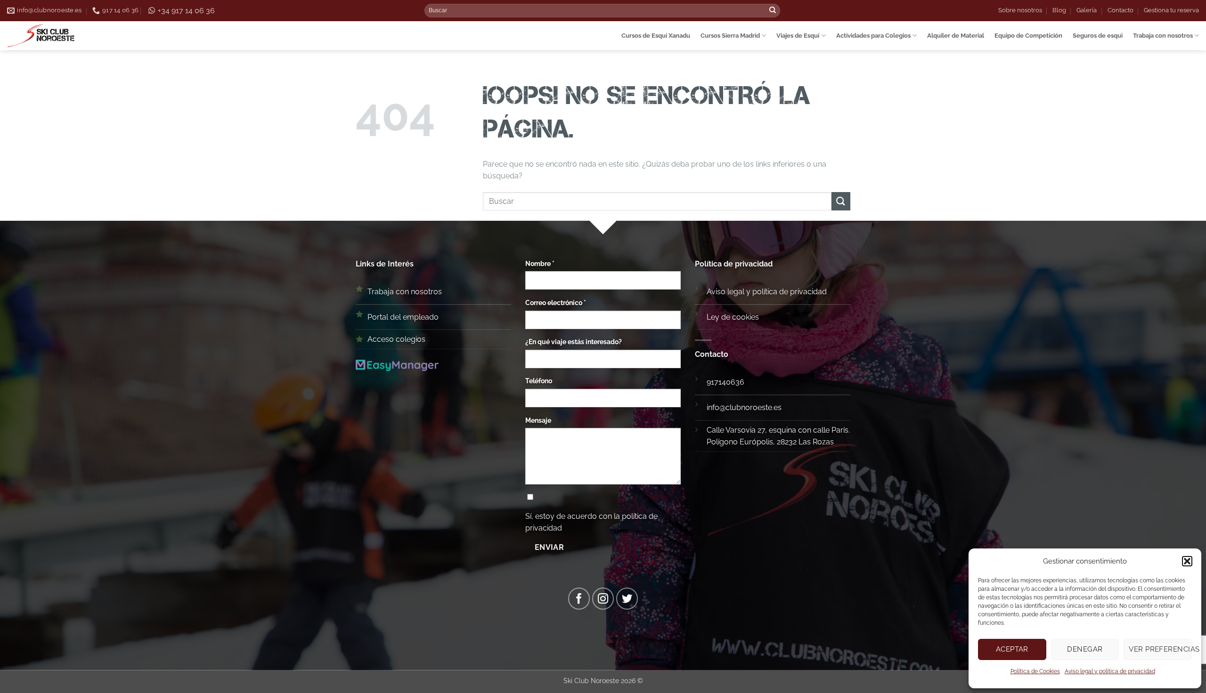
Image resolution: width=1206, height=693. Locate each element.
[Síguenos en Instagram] (603, 599)
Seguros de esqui (1098, 35)
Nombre (539, 263)
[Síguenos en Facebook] (579, 599)
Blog (1059, 10)
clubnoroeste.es (753, 407)
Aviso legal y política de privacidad (1110, 671)
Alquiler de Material (955, 35)
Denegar (1084, 649)
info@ (716, 407)
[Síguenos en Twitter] (627, 599)
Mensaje (538, 420)
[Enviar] (773, 11)
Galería (1086, 10)
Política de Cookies (1035, 671)
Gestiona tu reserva (1171, 10)
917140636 (725, 382)
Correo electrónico (555, 302)
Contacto (1120, 10)
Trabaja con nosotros (1163, 35)
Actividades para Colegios (873, 35)
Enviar (549, 547)
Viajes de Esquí (797, 35)
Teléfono (538, 381)
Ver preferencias (1160, 649)
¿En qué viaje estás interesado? (573, 342)
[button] (1187, 561)
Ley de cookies (733, 317)
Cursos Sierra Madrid (730, 35)
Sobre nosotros (1020, 10)
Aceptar (1012, 649)
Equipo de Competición (1028, 35)
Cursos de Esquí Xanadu (655, 35)
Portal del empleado (403, 317)
